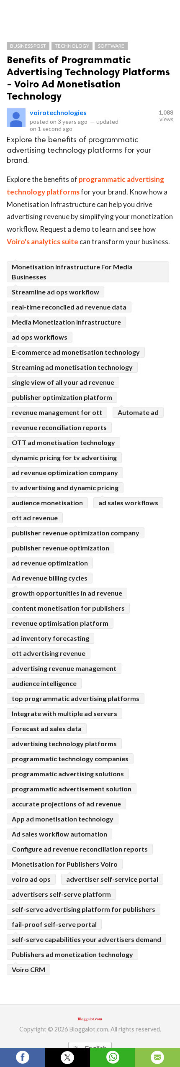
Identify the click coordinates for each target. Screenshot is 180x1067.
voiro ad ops (31, 879)
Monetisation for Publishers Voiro (65, 864)
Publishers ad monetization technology (72, 954)
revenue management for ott (57, 412)
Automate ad (138, 412)
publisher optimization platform (62, 397)
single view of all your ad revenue (63, 382)
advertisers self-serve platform (61, 894)
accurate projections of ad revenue (66, 804)
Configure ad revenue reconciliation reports (80, 849)
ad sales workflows (128, 503)
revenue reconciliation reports (59, 427)
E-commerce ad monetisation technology (76, 352)
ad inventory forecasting (50, 638)
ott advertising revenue (48, 653)
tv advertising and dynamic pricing (65, 487)
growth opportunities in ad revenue (67, 593)
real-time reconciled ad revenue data (69, 307)
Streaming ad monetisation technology (72, 367)
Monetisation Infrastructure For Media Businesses (72, 272)
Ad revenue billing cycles (49, 578)
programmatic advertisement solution (71, 789)
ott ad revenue (35, 518)
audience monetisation (47, 503)
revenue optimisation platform (60, 623)
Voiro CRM (28, 969)
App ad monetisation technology (62, 819)
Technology (72, 46)
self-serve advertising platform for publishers (83, 909)
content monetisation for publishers (68, 608)
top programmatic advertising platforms (75, 698)
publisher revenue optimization (60, 548)
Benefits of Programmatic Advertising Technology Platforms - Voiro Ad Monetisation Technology (88, 78)
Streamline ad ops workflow (55, 292)
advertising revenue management (64, 668)
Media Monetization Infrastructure (66, 322)
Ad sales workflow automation (59, 834)
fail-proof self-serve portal (54, 924)
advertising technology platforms (64, 743)
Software (111, 46)
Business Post (28, 46)
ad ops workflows (39, 337)
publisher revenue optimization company (75, 533)
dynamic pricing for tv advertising (64, 457)
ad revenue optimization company (65, 472)
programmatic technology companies (70, 759)
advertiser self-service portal (112, 879)
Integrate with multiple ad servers (64, 713)
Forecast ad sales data (47, 728)
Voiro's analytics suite (42, 241)
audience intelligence (44, 683)
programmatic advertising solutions (68, 774)
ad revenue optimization (50, 563)
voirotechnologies (58, 112)
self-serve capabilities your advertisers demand (86, 939)
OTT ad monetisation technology (63, 442)
